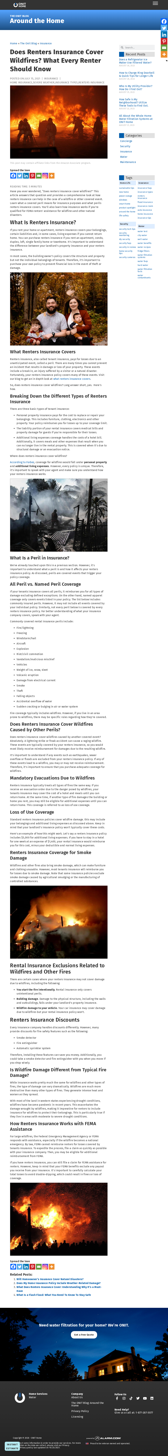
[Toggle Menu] (155, 3)
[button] (84, 1334)
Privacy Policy (80, 1411)
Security (125, 146)
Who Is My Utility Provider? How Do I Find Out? (135, 88)
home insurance (21, 82)
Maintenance (128, 162)
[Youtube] (144, 1398)
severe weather (43, 82)
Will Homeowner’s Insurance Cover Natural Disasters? (50, 1279)
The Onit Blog (19, 16)
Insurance (46, 43)
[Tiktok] (131, 1398)
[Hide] (166, 60)
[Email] (39, 176)
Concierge (126, 141)
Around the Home (37, 21)
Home (13, 43)
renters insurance (91, 82)
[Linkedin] (26, 176)
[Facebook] (13, 176)
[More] (51, 176)
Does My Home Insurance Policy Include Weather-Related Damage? (59, 1283)
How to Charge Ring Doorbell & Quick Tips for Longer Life (137, 74)
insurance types (66, 82)
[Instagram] (45, 176)
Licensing (77, 1416)
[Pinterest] (32, 176)
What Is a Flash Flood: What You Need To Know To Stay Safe (54, 1294)
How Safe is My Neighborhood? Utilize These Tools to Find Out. (133, 102)
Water (123, 156)
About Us (77, 1397)
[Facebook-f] (117, 1398)
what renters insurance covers (71, 378)
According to (22, 462)
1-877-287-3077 (144, 1412)
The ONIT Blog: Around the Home (87, 1404)
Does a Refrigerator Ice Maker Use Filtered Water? (136, 61)
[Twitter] (19, 176)
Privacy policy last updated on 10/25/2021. (40, 1447)
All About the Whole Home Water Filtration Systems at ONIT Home (136, 119)
